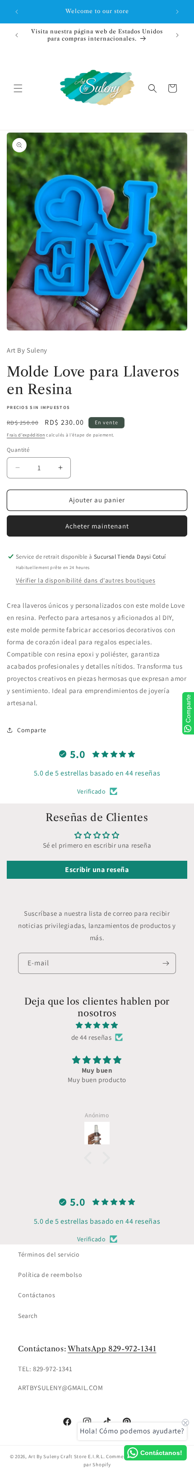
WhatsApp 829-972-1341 (112, 1348)
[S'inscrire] (166, 963)
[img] (97, 1025)
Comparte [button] (31, 730)
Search (28, 1316)
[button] (18, 88)
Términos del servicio (49, 1254)
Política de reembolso (50, 1275)
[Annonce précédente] (17, 12)
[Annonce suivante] (177, 12)
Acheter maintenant (97, 526)
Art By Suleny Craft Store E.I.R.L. (66, 1456)
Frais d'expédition (26, 435)
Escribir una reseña (97, 869)
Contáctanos (36, 1295)
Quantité (18, 450)
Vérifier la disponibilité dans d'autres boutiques (85, 580)
